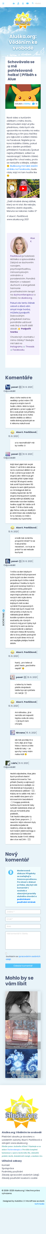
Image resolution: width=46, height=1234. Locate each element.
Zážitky (27, 103)
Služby (18, 3)
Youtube (27, 3)
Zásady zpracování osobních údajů (20, 1174)
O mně (23, 3)
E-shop (13, 3)
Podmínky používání (12, 1171)
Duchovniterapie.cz (14, 1150)
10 (36, 103)
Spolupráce (8, 1168)
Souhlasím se (23, 958)
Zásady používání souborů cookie (19, 1177)
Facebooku (18, 349)
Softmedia (39, 1203)
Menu (4, 3)
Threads (30, 346)
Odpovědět (9, 391)
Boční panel (3, 619)
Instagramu (16, 346)
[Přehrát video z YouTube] (23, 188)
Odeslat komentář (23, 965)
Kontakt (6, 1165)
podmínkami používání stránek (26, 900)
